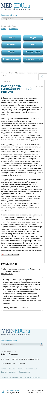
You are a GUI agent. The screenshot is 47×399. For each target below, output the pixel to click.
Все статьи (38, 86)
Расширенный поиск (9, 15)
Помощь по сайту (32, 359)
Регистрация (13, 29)
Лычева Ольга (7, 274)
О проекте (5, 359)
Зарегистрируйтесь (13, 271)
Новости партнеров (32, 377)
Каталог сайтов (31, 369)
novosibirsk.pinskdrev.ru (15, 198)
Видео (3, 369)
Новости (12, 369)
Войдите (33, 269)
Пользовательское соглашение (13, 363)
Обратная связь (17, 359)
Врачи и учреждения (8, 372)
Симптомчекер (24, 372)
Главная (4, 73)
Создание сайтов (12, 390)
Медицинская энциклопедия (11, 377)
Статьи (11, 73)
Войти (3, 29)
